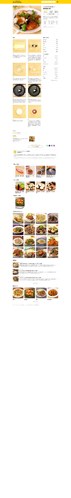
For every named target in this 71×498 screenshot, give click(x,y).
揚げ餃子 (22, 304)
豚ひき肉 (44, 41)
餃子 (19, 304)
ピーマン (44, 47)
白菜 (44, 43)
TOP (13, 304)
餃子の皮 (44, 39)
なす (44, 45)
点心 (16, 304)
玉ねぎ (44, 49)
